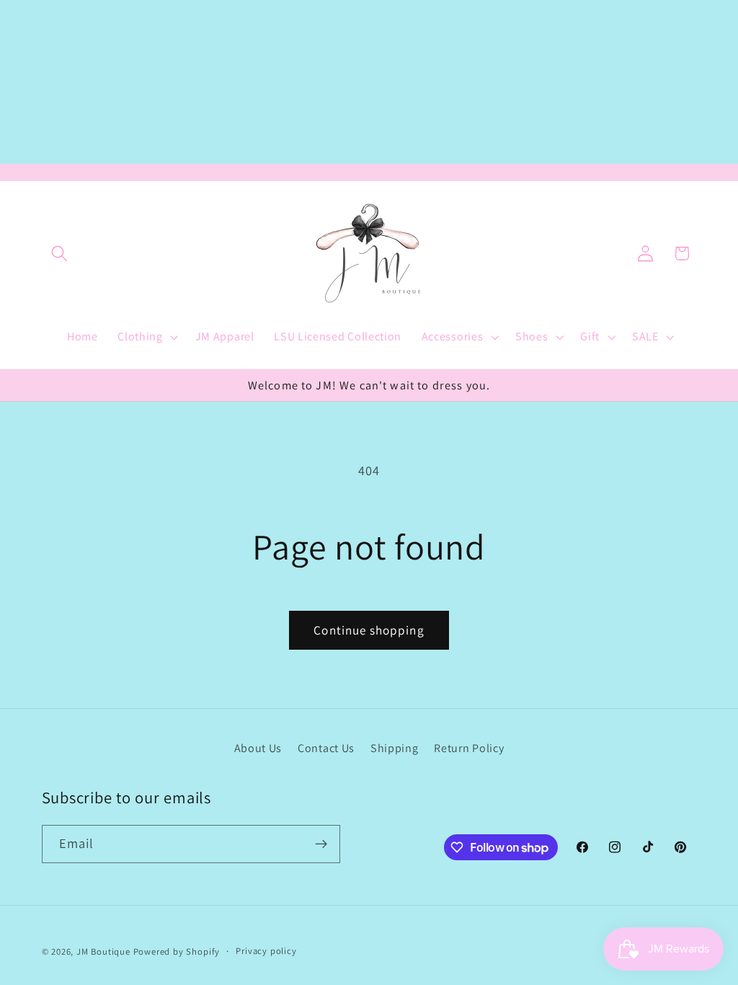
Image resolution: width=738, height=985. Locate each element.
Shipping (394, 748)
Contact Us (326, 748)
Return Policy (469, 748)
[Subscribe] (321, 844)
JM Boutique (103, 951)
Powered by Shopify (177, 951)
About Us (258, 748)
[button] (60, 253)
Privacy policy (266, 951)
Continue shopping (369, 630)
